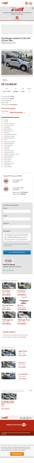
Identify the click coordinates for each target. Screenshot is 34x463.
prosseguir (17, 454)
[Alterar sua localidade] (26, 3)
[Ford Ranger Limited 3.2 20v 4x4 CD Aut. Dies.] (9, 396)
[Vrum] (5, 417)
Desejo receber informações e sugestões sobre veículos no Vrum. (16, 244)
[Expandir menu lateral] (30, 3)
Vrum (4, 3)
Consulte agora (21, 337)
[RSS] (29, 419)
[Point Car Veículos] (17, 261)
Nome (5, 208)
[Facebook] (21, 419)
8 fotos (5, 80)
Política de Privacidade (19, 450)
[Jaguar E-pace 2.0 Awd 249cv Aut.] (8, 352)
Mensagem (6, 231)
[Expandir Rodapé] (17, 425)
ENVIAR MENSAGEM (18, 252)
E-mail (5, 216)
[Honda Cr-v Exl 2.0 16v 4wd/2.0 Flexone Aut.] (8, 364)
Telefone (6, 223)
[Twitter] (24, 419)
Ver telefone (10, 270)
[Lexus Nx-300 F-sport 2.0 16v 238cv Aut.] (8, 376)
